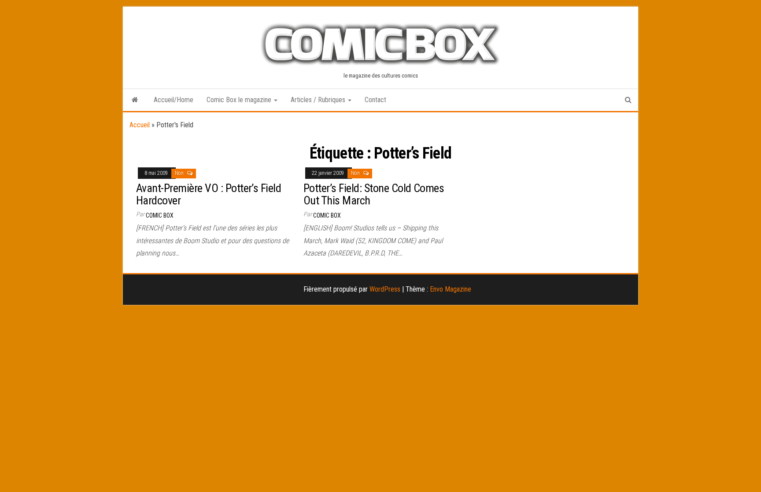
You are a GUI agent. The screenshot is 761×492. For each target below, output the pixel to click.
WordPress (384, 289)
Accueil (139, 125)
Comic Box (160, 215)
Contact (375, 100)
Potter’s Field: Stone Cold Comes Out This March (373, 194)
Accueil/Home (173, 100)
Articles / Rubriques (319, 100)
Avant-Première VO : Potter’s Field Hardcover (208, 194)
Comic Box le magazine (240, 100)
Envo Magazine (450, 289)
